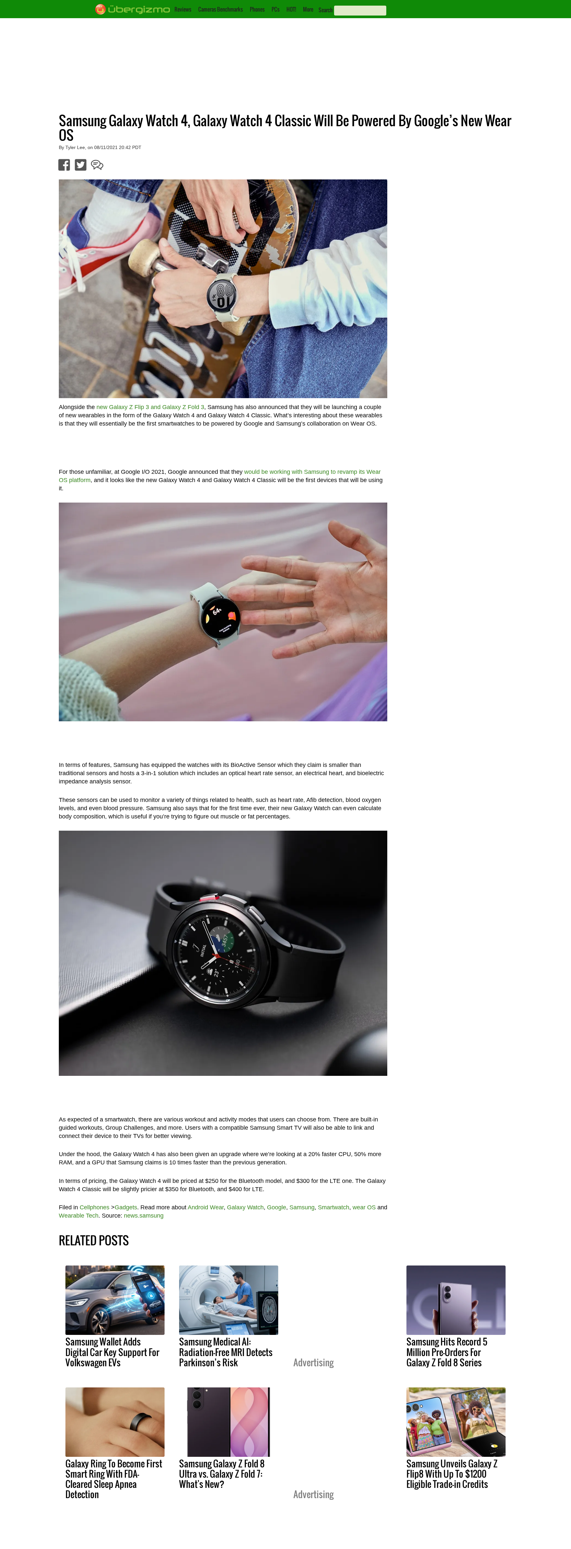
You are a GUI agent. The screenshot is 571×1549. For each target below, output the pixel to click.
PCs (276, 9)
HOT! (291, 9)
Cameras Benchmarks (220, 9)
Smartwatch (333, 1207)
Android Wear (206, 1207)
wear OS (364, 1207)
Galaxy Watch (245, 1207)
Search (326, 10)
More (308, 9)
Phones (257, 9)
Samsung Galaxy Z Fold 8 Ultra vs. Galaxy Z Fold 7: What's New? (222, 1474)
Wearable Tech (78, 1215)
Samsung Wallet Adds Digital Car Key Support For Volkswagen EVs (112, 1352)
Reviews (182, 9)
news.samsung (144, 1215)
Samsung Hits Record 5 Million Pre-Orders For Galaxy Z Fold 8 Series (446, 1352)
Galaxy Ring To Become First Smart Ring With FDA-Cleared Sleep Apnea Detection (113, 1479)
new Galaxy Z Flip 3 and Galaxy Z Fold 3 (150, 407)
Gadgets (126, 1207)
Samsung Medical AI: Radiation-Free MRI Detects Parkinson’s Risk (226, 1352)
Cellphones (94, 1207)
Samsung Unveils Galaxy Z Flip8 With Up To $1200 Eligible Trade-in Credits (452, 1474)
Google (276, 1207)
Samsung (302, 1207)
